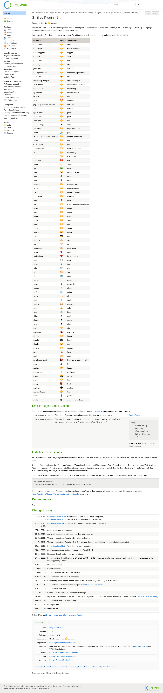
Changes (10, 40)
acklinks (73, 667)
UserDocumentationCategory (15, 115)
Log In (9, 18)
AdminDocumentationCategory (82, 13)
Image (63, 41)
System (7, 13)
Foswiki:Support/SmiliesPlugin (61, 660)
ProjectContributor (130, 13)
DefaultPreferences (54, 615)
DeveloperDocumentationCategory (18, 113)
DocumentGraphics (11, 72)
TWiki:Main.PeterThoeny (148, 597)
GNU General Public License (65, 653)
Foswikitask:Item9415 (56, 546)
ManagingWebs (10, 92)
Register (9, 21)
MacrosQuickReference (13, 64)
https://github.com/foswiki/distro (62, 642)
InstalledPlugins (10, 77)
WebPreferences (10, 100)
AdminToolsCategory (12, 87)
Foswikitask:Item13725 (56, 516)
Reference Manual (11, 84)
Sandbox (10, 130)
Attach (155, 13)
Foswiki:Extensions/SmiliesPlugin (62, 656)
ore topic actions (110, 667)
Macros (7, 61)
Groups (9, 32)
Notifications (11, 43)
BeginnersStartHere (12, 56)
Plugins (98, 13)
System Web (55, 13)
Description (72, 41)
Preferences (11, 48)
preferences (98, 411)
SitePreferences (69, 615)
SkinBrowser (9, 74)
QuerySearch (9, 69)
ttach (42, 667)
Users (8, 30)
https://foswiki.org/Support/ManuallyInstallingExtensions (54, 494)
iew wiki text (83, 667)
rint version (52, 667)
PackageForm (41, 623)
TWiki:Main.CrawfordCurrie (91, 585)
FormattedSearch (11, 66)
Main (8, 125)
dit (36, 667)
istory (62, 667)
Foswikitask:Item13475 (56, 523)
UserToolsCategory (11, 118)
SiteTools (7, 95)
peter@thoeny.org (140, 646)
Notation (37, 41)
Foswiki (45, 13)
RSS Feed (10, 46)
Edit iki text (96, 667)
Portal (8, 128)
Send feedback (43, 688)
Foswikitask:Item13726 (56, 519)
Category (65, 13)
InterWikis (8, 89)
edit (48, 623)
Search (9, 38)
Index (8, 35)
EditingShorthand (11, 58)
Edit (148, 13)
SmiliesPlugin (108, 13)
